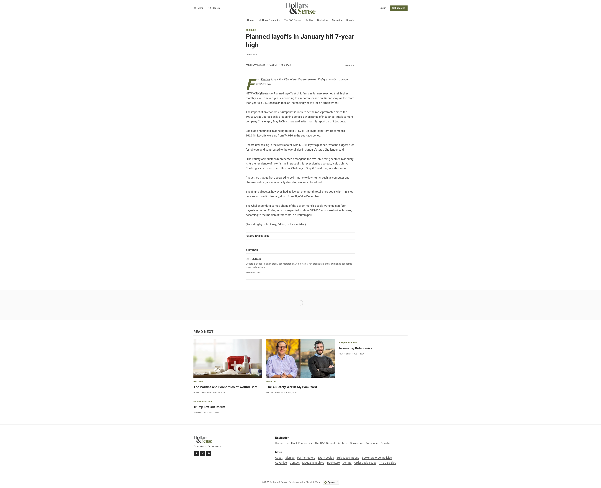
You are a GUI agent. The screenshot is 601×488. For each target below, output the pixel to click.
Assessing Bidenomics (355, 348)
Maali (318, 482)
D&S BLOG (251, 30)
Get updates (398, 8)
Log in (383, 8)
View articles (253, 272)
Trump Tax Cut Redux (209, 407)
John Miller (199, 412)
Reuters (265, 79)
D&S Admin (251, 54)
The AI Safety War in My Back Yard (291, 387)
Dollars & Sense (278, 482)
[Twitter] (202, 453)
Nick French (345, 354)
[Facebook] (196, 453)
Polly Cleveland (202, 392)
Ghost (309, 482)
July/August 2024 (348, 343)
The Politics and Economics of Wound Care (225, 387)
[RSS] (208, 453)
